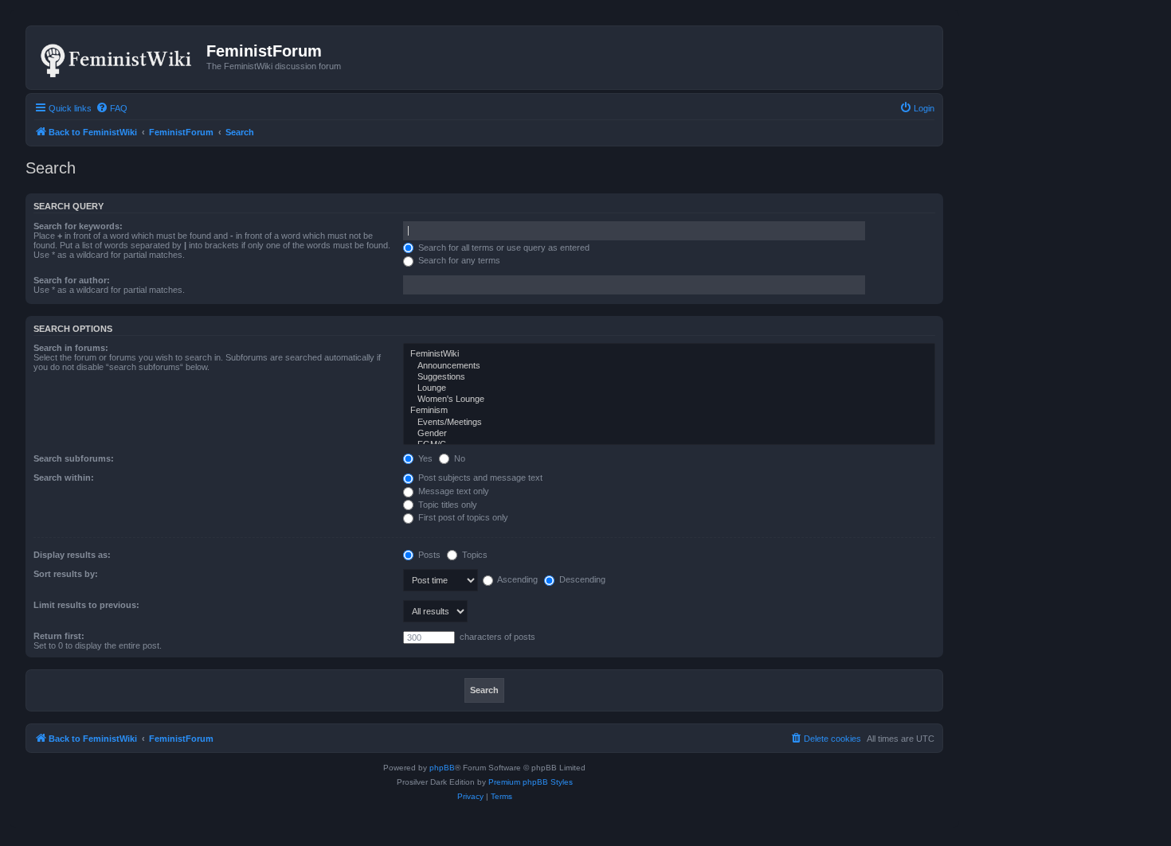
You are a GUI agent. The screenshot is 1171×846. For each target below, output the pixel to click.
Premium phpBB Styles (530, 782)
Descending (581, 579)
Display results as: (72, 554)
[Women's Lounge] (669, 399)
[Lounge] (669, 388)
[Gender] (669, 433)
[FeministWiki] (669, 354)
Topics (474, 554)
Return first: (58, 636)
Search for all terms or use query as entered (502, 247)
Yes (424, 458)
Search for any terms (458, 260)
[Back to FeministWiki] (118, 57)
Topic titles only (446, 504)
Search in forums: (70, 348)
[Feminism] (669, 410)
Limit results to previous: (86, 605)
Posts (428, 554)
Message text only (452, 491)
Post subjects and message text (479, 477)
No (458, 458)
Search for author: (71, 280)
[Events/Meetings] (669, 422)
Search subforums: (73, 458)
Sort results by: (65, 574)
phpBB (442, 767)
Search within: (63, 477)
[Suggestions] (669, 377)
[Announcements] (669, 366)
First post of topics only (462, 517)
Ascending (516, 579)
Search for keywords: (78, 226)
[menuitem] (111, 108)
